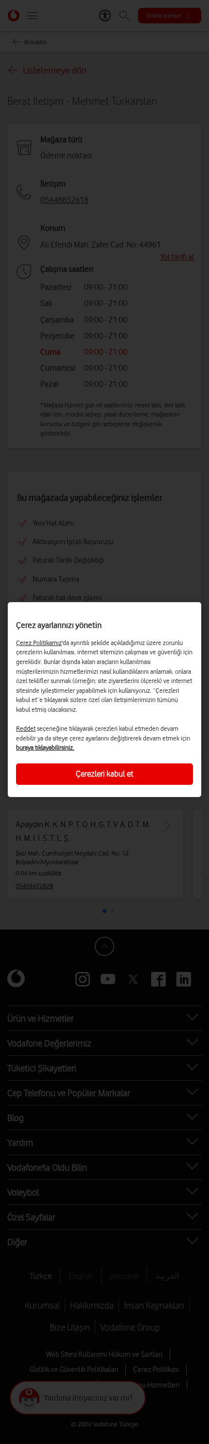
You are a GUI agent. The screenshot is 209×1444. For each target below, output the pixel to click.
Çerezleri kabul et (104, 774)
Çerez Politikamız (39, 642)
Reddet (25, 728)
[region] (104, 699)
